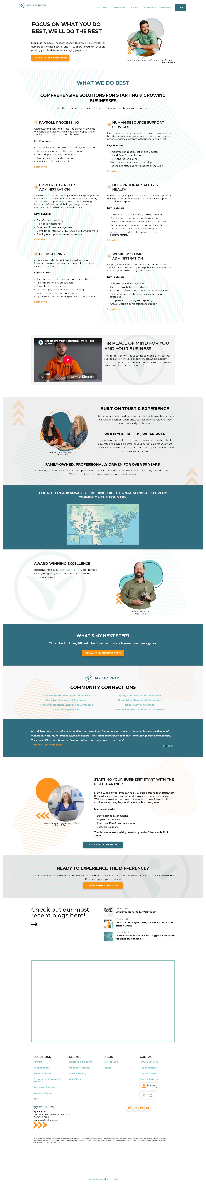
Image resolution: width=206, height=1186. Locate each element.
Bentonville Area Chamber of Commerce (139, 709)
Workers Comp (42, 1093)
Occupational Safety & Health (47, 1080)
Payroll (37, 1062)
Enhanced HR (41, 1067)
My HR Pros (111, 1062)
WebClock (75, 1079)
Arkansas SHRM (67, 570)
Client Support (148, 1067)
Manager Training (79, 1067)
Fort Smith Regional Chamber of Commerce (66, 705)
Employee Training (80, 1062)
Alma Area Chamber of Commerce (66, 700)
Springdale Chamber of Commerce (139, 695)
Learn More (40, 166)
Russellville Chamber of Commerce (139, 700)
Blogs (107, 1067)
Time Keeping (77, 1073)
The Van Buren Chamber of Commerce (66, 695)
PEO (35, 1099)
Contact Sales (148, 1073)
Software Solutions (45, 1087)
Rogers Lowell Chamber (139, 705)
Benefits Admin (42, 1073)
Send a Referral (149, 1079)
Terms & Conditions (96, 1179)
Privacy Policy (112, 1179)
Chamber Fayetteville (66, 709)
